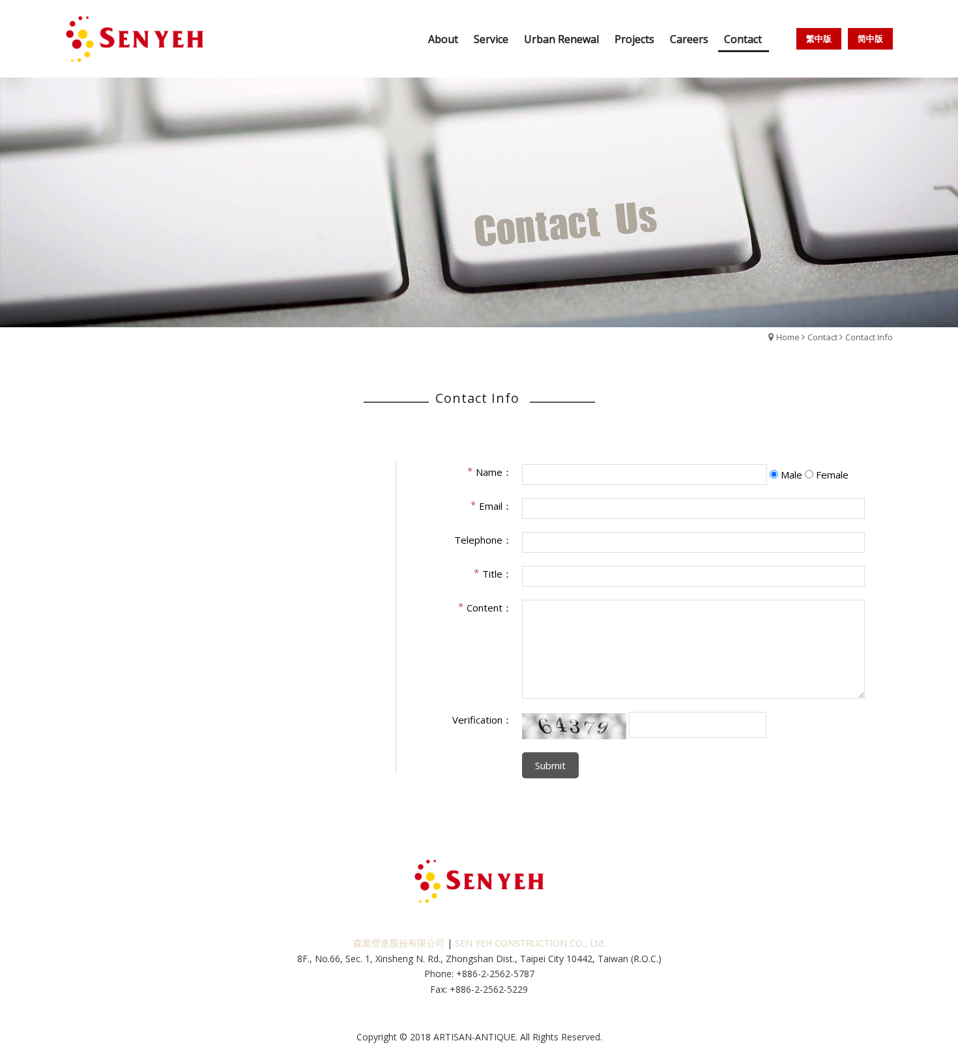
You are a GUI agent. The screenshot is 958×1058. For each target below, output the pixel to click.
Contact (822, 337)
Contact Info (869, 337)
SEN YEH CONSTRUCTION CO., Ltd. (530, 943)
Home (788, 337)
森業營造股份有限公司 (398, 943)
